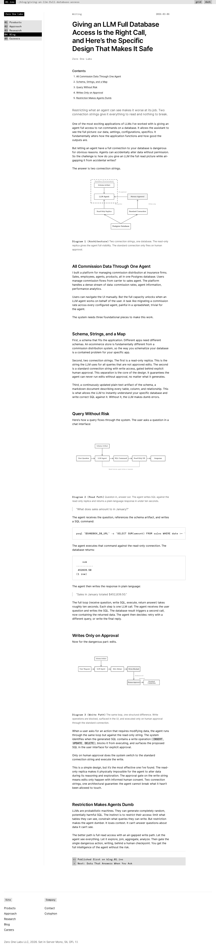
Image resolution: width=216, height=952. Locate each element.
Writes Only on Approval (89, 92)
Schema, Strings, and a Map (91, 81)
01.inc (10, 2)
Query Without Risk (86, 87)
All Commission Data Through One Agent (98, 76)
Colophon (51, 913)
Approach (10, 913)
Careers (9, 929)
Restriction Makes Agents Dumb (94, 98)
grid (198, 2)
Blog (7, 924)
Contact (50, 908)
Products (10, 908)
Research (10, 919)
